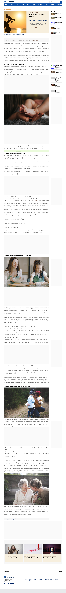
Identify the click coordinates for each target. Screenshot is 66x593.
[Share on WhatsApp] (36, 28)
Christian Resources (8, 8)
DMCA (30, 580)
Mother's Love (24, 34)
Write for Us (52, 579)
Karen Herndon (34, 20)
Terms (35, 579)
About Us (26, 579)
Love (14, 34)
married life (31, 342)
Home (4, 8)
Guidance (10, 34)
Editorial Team (39, 579)
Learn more (35, 40)
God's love (6, 34)
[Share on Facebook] (32, 28)
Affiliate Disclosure (58, 579)
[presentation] (4, 554)
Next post (60, 571)
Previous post (6, 571)
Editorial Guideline (46, 579)
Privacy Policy (31, 579)
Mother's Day (18, 34)
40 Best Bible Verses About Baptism (28, 151)
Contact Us (27, 580)
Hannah (35, 200)
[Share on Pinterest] (35, 28)
